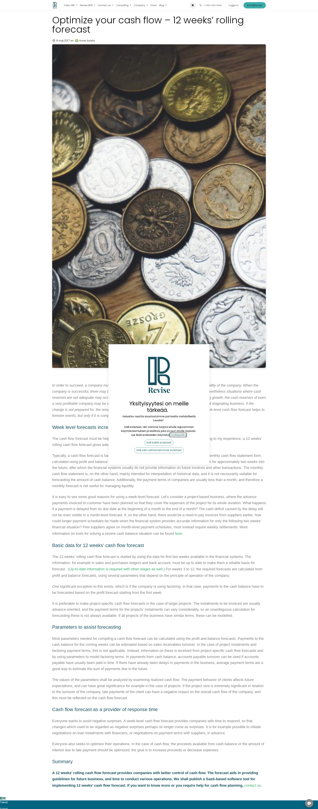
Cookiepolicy (178, 435)
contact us (252, 785)
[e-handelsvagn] (192, 5)
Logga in (233, 5)
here (178, 533)
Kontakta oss (254, 5)
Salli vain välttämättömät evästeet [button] (159, 450)
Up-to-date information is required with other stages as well (116, 569)
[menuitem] (71, 5)
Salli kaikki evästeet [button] (159, 442)
